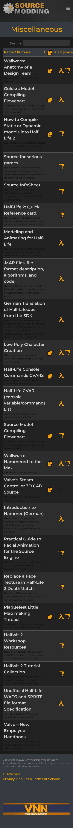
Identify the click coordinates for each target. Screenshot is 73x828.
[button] (68, 8)
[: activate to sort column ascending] (51, 52)
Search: (16, 43)
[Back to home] (27, 8)
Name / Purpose (17, 52)
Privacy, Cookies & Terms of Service (31, 779)
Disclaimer (11, 774)
